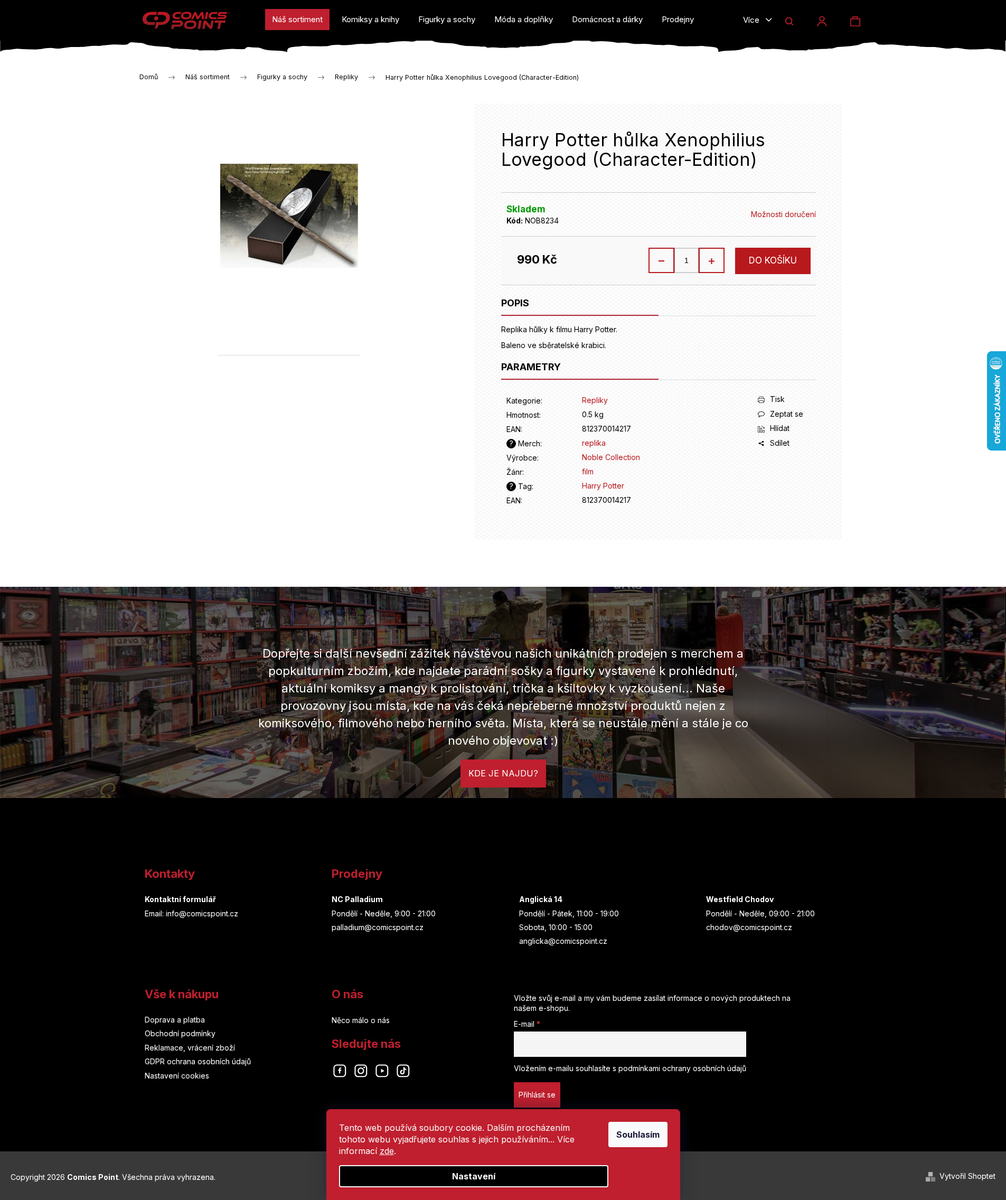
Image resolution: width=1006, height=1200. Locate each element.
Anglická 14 (540, 899)
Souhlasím (638, 1134)
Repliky (595, 400)
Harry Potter (603, 485)
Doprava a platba (175, 1019)
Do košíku (773, 260)
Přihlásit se (537, 1094)
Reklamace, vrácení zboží (190, 1047)
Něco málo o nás (361, 1020)
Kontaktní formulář (180, 899)
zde (387, 1151)
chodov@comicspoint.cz (749, 927)
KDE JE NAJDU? (503, 773)
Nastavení (473, 1176)
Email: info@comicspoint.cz (191, 913)
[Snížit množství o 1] (661, 260)
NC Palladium (357, 899)
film (588, 471)
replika (594, 442)
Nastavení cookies (177, 1075)
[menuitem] (297, 19)
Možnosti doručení (783, 214)
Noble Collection (611, 457)
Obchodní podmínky (180, 1033)
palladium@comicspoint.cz (378, 927)
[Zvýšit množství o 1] (711, 260)
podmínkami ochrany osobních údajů (682, 1068)
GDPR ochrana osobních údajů (198, 1061)
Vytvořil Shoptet (967, 1175)
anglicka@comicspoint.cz (563, 940)
